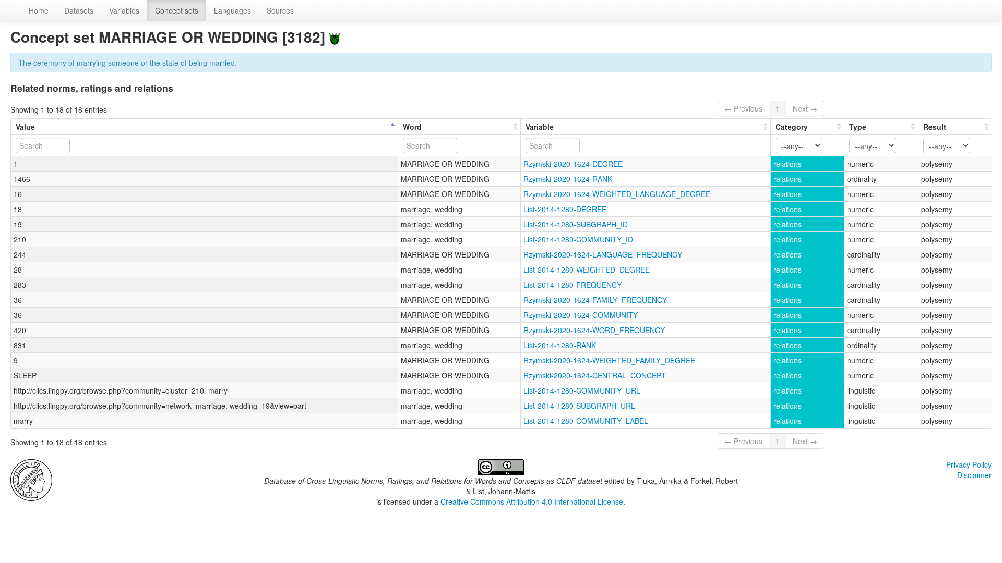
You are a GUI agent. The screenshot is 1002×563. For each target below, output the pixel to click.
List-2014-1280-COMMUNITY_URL (581, 390)
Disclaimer (974, 475)
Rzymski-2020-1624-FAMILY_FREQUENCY (595, 300)
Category (792, 126)
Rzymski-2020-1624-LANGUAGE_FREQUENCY (602, 254)
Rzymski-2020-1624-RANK (567, 179)
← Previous (743, 108)
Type (857, 126)
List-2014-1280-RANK (559, 345)
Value (25, 126)
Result (934, 126)
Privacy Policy (969, 464)
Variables (124, 10)
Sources (280, 10)
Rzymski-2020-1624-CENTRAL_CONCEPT (594, 375)
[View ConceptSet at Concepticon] (334, 36)
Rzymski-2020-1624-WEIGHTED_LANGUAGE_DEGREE (616, 194)
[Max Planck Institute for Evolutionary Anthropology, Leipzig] (31, 479)
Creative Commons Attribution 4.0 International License (531, 501)
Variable (540, 126)
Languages (232, 10)
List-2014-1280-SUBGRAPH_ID (575, 224)
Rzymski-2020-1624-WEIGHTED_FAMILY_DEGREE (609, 360)
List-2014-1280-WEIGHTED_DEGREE (586, 269)
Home (39, 10)
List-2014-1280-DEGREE (564, 209)
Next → (805, 108)
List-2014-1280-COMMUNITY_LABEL (585, 420)
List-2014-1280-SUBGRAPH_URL (579, 405)
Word (412, 126)
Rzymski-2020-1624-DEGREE (573, 163)
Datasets (78, 10)
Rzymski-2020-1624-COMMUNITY (580, 315)
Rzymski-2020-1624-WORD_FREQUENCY (594, 330)
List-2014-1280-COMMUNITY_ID (578, 239)
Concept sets (176, 10)
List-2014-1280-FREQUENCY (572, 284)
